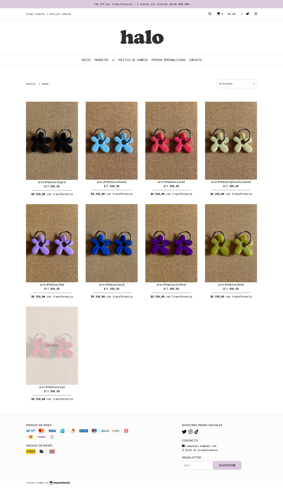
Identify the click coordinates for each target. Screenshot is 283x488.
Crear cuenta (35, 13)
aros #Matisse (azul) (112, 284)
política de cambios (133, 60)
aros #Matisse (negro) (52, 182)
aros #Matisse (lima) (231, 284)
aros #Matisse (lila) (52, 284)
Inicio (86, 60)
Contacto (195, 60)
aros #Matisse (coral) (171, 182)
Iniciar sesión (60, 13)
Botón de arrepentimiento (201, 450)
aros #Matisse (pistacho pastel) (231, 182)
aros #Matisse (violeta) (171, 284)
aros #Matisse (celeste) (111, 182)
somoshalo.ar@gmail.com (200, 446)
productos (102, 60)
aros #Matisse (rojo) (52, 387)
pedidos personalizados (168, 60)
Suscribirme (227, 465)
